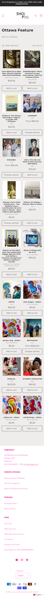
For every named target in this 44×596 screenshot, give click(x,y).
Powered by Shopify (31, 592)
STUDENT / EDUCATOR (32, 379)
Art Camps (8, 539)
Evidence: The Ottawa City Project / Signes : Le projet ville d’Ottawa (11, 118)
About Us (8, 524)
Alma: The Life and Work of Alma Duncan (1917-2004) (32, 162)
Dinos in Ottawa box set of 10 (32, 251)
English (20, 575)
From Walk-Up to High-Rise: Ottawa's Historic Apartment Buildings (11, 73)
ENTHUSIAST (32, 340)
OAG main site (10, 529)
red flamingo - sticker (32, 417)
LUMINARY (32, 116)
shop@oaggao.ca (30, 464)
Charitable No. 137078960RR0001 (18, 550)
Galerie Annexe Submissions (16, 489)
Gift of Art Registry (12, 483)
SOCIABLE (11, 160)
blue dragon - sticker (32, 302)
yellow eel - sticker (12, 417)
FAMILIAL (11, 379)
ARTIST (12, 302)
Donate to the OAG (12, 545)
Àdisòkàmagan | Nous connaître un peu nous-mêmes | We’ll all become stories (32, 74)
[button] (2, 15)
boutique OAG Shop (18, 592)
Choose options (32, 132)
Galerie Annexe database (14, 478)
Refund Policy (10, 509)
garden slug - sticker (12, 340)
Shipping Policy (10, 503)
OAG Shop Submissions (13, 534)
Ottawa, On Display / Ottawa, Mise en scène (32, 203)
